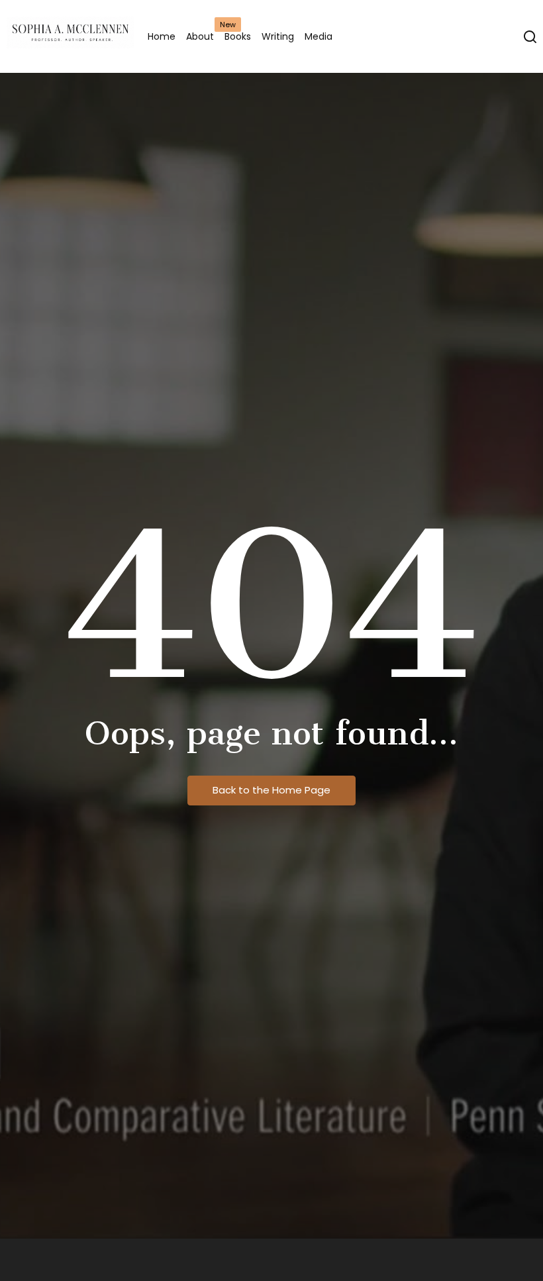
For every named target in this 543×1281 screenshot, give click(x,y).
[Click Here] (530, 36)
